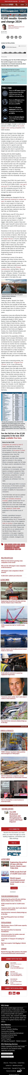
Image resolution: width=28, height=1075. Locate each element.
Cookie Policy (21, 1062)
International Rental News (9, 1035)
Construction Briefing (7, 1031)
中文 (12, 14)
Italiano (5, 15)
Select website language (11, 1)
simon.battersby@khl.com (16, 984)
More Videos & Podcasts (20, 805)
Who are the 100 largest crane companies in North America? (13, 566)
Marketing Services (7, 1053)
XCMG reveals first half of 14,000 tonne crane (13, 626)
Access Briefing (6, 1027)
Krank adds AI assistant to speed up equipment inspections (11, 673)
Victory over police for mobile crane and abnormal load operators (13, 935)
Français (16, 14)
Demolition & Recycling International (12, 1033)
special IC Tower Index (13, 508)
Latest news (5, 579)
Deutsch (22, 14)
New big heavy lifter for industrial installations (11, 930)
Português (10, 15)
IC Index (22, 544)
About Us (6, 1062)
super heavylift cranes (9, 549)
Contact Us (8, 1065)
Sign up (14, 843)
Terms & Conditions (11, 1071)
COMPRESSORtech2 (7, 1037)
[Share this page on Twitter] (12, 37)
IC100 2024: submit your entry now (11, 576)
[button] (25, 818)
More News (24, 726)
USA (19, 549)
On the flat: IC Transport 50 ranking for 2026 (12, 939)
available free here (13, 438)
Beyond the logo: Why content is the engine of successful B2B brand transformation (14, 952)
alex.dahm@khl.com (18, 975)
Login (22, 4)
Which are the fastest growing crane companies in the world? (12, 561)
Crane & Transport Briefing (9, 1029)
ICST (6, 544)
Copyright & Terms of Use (18, 1068)
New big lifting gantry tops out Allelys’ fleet (12, 917)
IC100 (19, 544)
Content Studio (7, 1068)
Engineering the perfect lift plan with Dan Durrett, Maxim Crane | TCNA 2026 (13, 602)
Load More (14, 888)
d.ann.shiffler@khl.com (18, 968)
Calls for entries (7, 523)
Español (16, 15)
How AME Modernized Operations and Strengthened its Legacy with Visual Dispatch (15, 817)
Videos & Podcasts (7, 730)
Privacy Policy (12, 1062)
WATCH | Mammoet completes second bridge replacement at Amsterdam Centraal (14, 776)
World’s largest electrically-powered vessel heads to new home (14, 649)
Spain (16, 549)
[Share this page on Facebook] (8, 37)
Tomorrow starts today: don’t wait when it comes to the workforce (14, 697)
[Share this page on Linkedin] (16, 37)
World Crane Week (8, 547)
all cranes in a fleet (19, 450)
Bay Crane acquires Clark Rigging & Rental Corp (13, 944)
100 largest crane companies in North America (12, 571)
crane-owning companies (10, 545)
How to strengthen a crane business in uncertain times (12, 800)
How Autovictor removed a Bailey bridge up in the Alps (14, 721)
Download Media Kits (7, 1056)
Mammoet (10, 544)
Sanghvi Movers (8, 238)
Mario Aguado (16, 547)
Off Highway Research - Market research (13, 1041)
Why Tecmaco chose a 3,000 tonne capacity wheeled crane (14, 926)
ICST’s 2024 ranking (20, 545)
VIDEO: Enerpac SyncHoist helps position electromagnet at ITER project (13, 752)
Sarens (14, 544)
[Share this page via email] (20, 37)
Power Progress (6, 1039)
